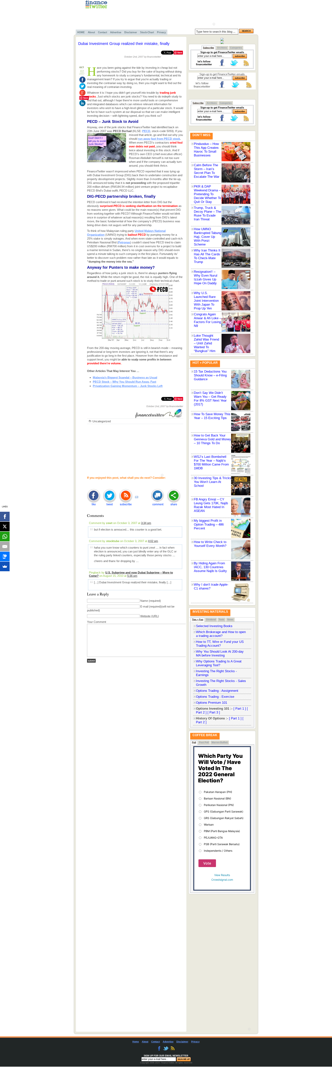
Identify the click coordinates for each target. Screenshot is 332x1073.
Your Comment (96, 621)
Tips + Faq (197, 619)
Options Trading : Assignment (217, 691)
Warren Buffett (220, 742)
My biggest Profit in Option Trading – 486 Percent (209, 524)
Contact (102, 32)
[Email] (5, 546)
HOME (81, 32)
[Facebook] (5, 516)
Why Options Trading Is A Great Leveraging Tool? (219, 663)
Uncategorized (101, 421)
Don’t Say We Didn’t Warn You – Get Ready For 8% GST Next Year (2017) (210, 398)
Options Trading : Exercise (215, 697)
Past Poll (204, 742)
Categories (236, 47)
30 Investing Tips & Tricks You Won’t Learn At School (212, 482)
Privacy (161, 32)
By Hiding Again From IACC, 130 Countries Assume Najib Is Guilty (210, 567)
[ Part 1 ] (239, 708)
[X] (5, 526)
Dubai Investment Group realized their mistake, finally (123, 43)
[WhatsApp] (5, 536)
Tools (221, 619)
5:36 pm (132, 575)
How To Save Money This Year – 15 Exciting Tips (212, 416)
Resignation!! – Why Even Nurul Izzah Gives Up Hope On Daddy (205, 277)
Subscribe (208, 47)
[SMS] (5, 556)
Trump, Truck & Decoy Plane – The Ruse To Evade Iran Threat (207, 213)
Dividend (211, 619)
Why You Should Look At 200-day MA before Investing (220, 653)
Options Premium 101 (211, 702)
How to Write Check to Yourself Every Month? (210, 544)
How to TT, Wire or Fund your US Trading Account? (220, 643)
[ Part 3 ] (214, 712)
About (91, 32)
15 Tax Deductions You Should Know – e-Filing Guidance (210, 375)
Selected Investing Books (214, 626)
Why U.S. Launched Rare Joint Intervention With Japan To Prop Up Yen (206, 300)
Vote (207, 863)
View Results (222, 875)
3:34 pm (146, 523)
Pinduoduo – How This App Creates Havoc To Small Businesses (206, 149)
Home (135, 1041)
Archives (222, 47)
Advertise (116, 32)
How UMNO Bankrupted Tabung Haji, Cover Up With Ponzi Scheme (207, 236)
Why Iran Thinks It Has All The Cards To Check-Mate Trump (207, 256)
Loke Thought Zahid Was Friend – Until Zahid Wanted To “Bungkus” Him (206, 343)
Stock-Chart (147, 32)
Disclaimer (131, 32)
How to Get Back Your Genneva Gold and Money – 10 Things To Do (212, 439)
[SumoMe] (5, 566)
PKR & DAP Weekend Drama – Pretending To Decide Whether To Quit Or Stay (207, 194)
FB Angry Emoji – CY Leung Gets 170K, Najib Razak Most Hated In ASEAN (211, 505)
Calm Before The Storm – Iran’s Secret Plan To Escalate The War (206, 171)
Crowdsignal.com (222, 879)
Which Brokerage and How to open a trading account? (221, 634)
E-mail (144, 606)
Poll (194, 742)
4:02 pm (153, 541)
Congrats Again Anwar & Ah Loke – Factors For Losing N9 (207, 320)
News (230, 619)
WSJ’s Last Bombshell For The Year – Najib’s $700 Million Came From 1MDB (211, 462)
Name (144, 600)
